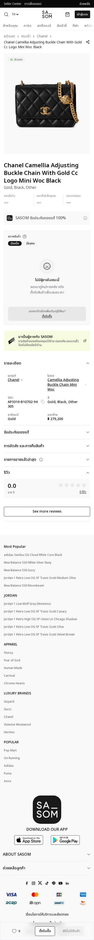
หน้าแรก (9, 37)
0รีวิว (83, 492)
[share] (87, 42)
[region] (47, 103)
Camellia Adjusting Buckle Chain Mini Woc (63, 385)
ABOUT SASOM (17, 854)
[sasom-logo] (47, 14)
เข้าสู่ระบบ (82, 14)
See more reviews (47, 511)
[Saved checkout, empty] (67, 14)
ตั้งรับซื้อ (47, 316)
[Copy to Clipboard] (43, 402)
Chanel (42, 37)
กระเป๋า (26, 37)
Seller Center (12, 4)
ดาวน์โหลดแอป (32, 4)
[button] (6, 14)
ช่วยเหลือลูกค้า (14, 868)
